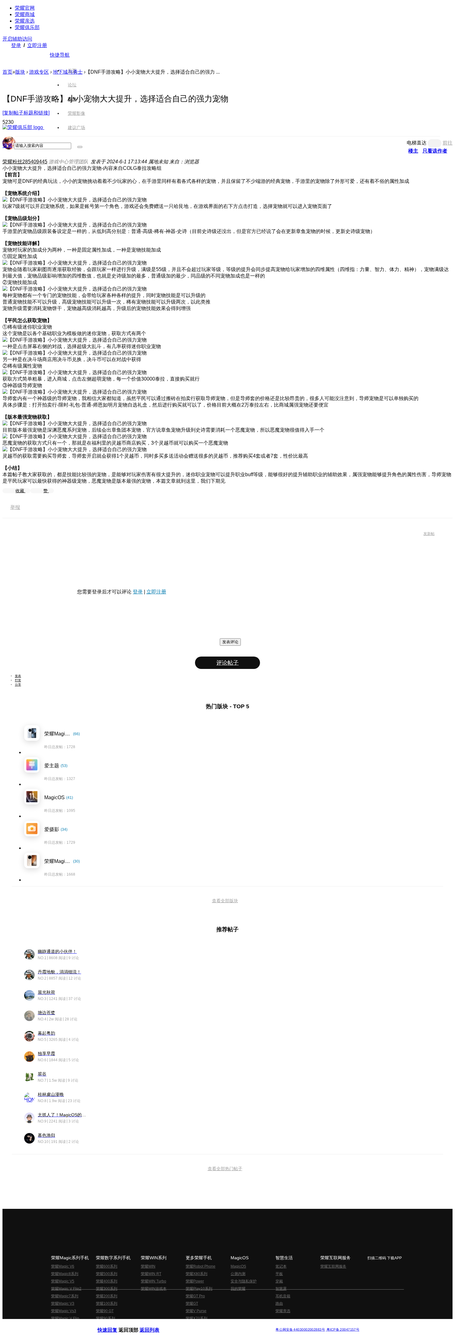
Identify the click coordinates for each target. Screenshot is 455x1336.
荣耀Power (195, 1281)
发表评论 (230, 642)
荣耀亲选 (25, 21)
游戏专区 (39, 72)
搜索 (7, 145)
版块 (20, 72)
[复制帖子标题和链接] (26, 112)
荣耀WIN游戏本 (154, 1288)
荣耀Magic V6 (62, 1266)
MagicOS (238, 1266)
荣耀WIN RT (151, 1274)
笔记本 (281, 1266)
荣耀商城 (25, 14)
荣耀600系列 (106, 1266)
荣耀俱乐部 (27, 27)
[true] (79, 147)
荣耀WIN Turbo (153, 1281)
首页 (72, 70)
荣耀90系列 (105, 1318)
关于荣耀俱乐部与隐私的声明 (155, 1325)
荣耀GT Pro (195, 1296)
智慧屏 (281, 1288)
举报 (15, 507)
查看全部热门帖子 (225, 1168)
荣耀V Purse (196, 1311)
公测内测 (238, 1274)
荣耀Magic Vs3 (63, 1311)
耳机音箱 (282, 1296)
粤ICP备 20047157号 (342, 1330)
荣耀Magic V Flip (65, 1318)
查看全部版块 (225, 900)
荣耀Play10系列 (199, 1288)
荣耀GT (192, 1303)
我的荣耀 (238, 1288)
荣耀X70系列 (196, 1318)
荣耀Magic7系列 (64, 1296)
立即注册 (37, 45)
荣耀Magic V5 (62, 1281)
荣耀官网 (25, 8)
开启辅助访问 (17, 38)
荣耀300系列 (106, 1288)
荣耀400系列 (106, 1281)
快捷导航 (60, 55)
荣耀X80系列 (196, 1274)
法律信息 (207, 1325)
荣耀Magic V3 (62, 1303)
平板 (279, 1274)
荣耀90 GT (105, 1311)
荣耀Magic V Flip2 (66, 1288)
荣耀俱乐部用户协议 (114, 1325)
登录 (16, 45)
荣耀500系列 (106, 1274)
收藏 (20, 490)
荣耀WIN (148, 1266)
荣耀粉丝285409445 (24, 161)
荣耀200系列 (106, 1296)
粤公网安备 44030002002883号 (300, 1330)
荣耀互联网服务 (333, 1266)
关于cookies (189, 1325)
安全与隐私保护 (244, 1281)
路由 (279, 1303)
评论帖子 (227, 663)
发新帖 (429, 534)
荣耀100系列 (106, 1303)
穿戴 (279, 1281)
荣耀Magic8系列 (64, 1274)
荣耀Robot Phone (200, 1266)
